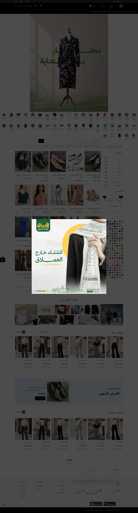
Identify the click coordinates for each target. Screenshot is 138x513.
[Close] (31, 219)
